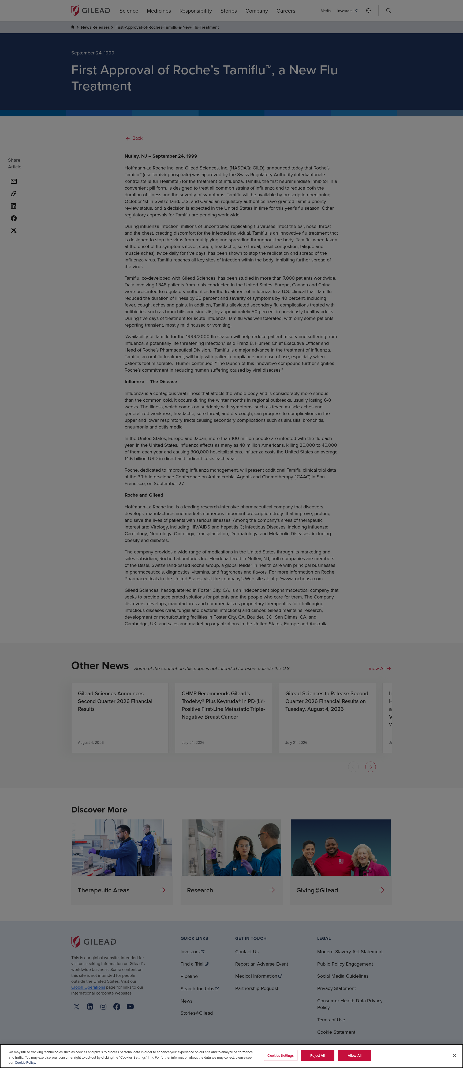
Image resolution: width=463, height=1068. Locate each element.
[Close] (454, 1055)
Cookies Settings (280, 1055)
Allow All (354, 1055)
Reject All (317, 1055)
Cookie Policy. (25, 1062)
